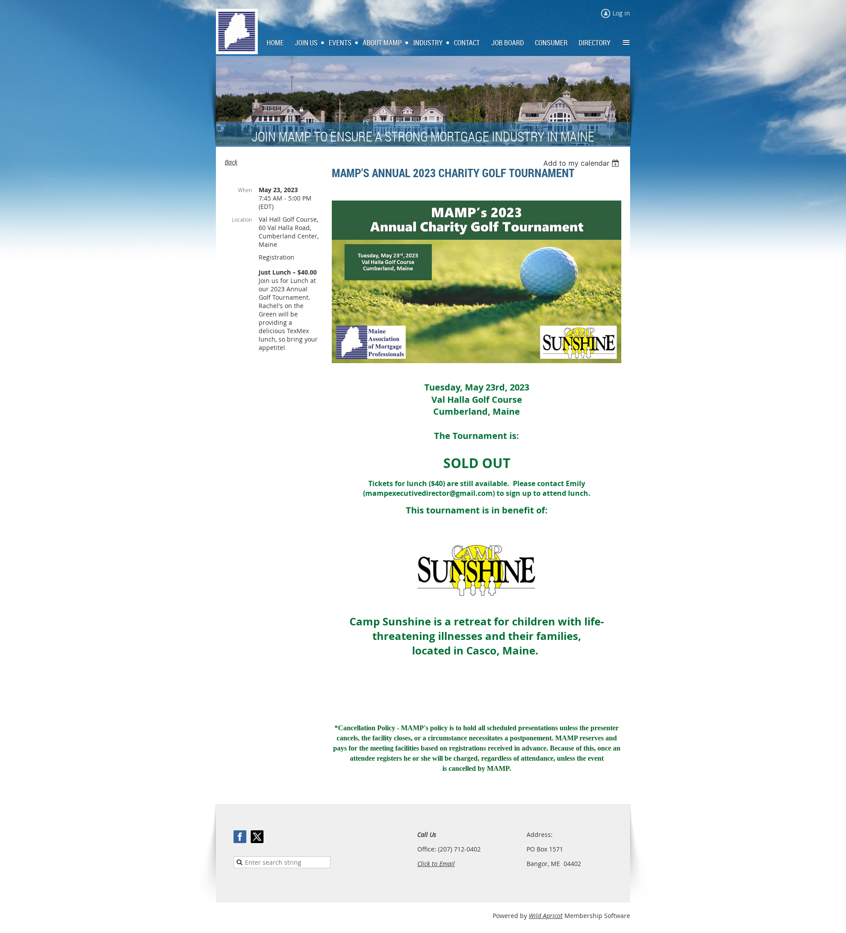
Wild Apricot (546, 915)
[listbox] (582, 163)
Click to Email (436, 863)
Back (231, 162)
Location (242, 219)
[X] (257, 836)
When (245, 189)
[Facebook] (240, 836)
